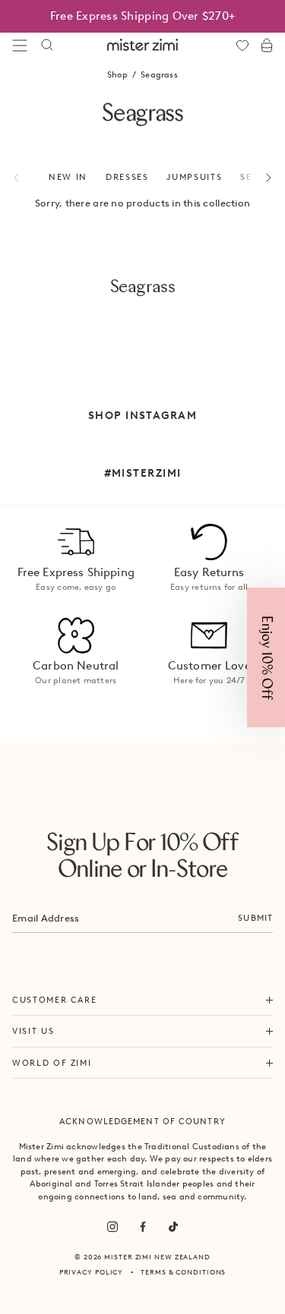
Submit (255, 917)
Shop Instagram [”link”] (142, 415)
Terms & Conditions (183, 1272)
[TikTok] (173, 1227)
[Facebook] (143, 1227)
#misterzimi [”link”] (143, 473)
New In (68, 177)
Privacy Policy (91, 1272)
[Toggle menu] (20, 45)
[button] (266, 657)
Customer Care (54, 999)
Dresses (127, 177)
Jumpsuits (194, 177)
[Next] (260, 177)
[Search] (47, 45)
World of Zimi (51, 1062)
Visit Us (33, 1031)
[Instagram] (112, 1227)
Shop (117, 74)
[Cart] (267, 45)
